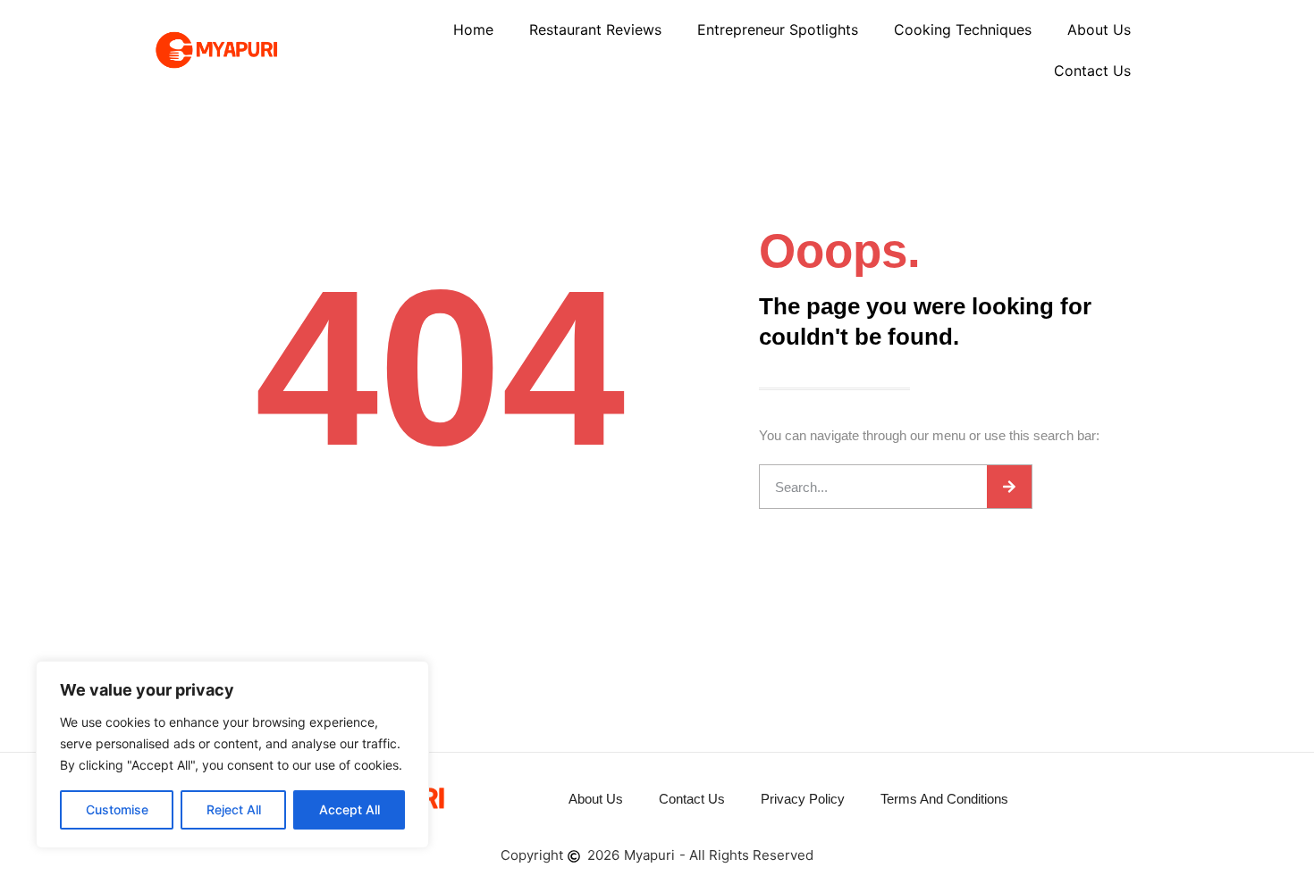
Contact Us (1092, 70)
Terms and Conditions (944, 798)
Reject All (233, 809)
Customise (117, 809)
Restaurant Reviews (595, 29)
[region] (232, 754)
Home (473, 29)
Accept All (349, 809)
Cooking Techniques (963, 29)
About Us (1099, 29)
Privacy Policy (803, 798)
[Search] (1009, 486)
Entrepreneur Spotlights (777, 29)
